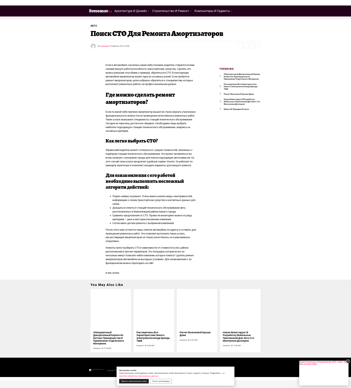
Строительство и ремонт (170, 11)
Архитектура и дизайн (130, 11)
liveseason (105, 46)
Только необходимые (161, 381)
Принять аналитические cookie (134, 381)
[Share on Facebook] (240, 45)
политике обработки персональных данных (138, 376)
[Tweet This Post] (246, 45)
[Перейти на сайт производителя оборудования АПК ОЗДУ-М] (323, 373)
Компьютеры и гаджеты (212, 11)
